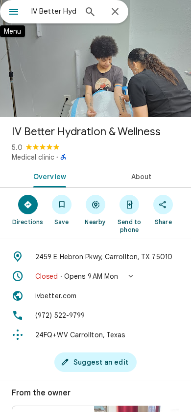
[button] (95, 276)
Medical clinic (33, 157)
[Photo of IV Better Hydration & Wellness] (95, 58)
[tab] (48, 175)
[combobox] (53, 11)
